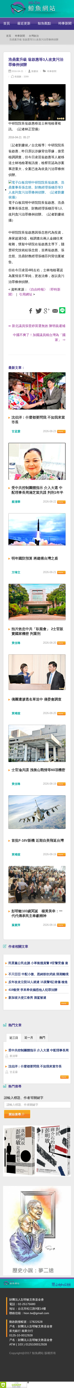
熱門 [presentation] (42, 1037)
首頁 (6, 23)
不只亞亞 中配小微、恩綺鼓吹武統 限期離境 (38, 974)
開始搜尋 (15, 1114)
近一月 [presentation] (28, 1037)
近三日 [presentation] (13, 1037)
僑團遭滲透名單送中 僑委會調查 (36, 699)
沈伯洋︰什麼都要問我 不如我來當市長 (35, 1066)
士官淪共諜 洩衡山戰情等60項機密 (38, 770)
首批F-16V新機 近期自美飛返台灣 (38, 840)
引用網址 (25, 294)
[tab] (13, 1037)
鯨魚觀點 (44, 23)
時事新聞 (20, 35)
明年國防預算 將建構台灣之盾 (35, 558)
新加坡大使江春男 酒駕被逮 (27, 997)
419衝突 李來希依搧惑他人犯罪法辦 (32, 989)
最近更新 (23, 23)
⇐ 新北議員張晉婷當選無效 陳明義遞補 (36, 326)
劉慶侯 (34, 71)
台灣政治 (34, 35)
